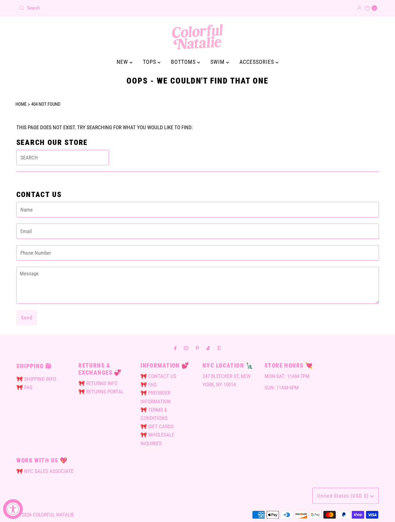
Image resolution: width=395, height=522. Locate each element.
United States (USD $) (343, 496)
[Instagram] (186, 348)
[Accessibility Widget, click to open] (13, 509)
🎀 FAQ (24, 387)
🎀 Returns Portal (101, 391)
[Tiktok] (208, 348)
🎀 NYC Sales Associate (44, 471)
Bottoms (184, 62)
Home (21, 104)
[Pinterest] (197, 348)
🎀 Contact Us (158, 376)
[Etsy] (219, 348)
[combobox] (105, 8)
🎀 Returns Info (98, 383)
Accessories (257, 62)
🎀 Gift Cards (157, 426)
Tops (150, 62)
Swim (218, 62)
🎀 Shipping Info (36, 379)
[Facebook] (175, 348)
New (123, 62)
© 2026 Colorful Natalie (45, 515)
